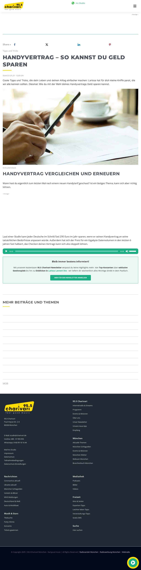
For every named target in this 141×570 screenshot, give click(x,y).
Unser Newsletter (80, 422)
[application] (70, 251)
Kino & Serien (78, 501)
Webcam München (80, 459)
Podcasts (76, 480)
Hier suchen (77, 530)
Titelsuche (8, 517)
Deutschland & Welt (12, 501)
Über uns (76, 418)
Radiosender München (89, 552)
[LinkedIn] (78, 45)
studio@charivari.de (18, 435)
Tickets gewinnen (11, 530)
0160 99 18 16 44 (20, 442)
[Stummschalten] (127, 251)
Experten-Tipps (79, 505)
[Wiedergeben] (6, 251)
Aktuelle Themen (79, 442)
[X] (46, 45)
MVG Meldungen (11, 497)
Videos (75, 489)
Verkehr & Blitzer (11, 493)
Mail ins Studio (10, 449)
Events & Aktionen (80, 413)
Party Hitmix (9, 522)
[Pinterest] (109, 45)
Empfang (76, 430)
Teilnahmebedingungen (14, 460)
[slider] (133, 251)
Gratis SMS (77, 517)
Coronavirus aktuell (12, 480)
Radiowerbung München (110, 552)
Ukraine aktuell (10, 485)
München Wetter (80, 455)
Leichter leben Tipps (81, 509)
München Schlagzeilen (82, 446)
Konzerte (8, 526)
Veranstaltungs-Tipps (81, 513)
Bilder (75, 485)
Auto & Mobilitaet (11, 505)
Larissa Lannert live (57, 270)
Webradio (126, 552)
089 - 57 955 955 (17, 439)
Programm (77, 409)
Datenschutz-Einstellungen (15, 464)
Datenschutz (9, 457)
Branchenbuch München (83, 463)
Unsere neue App (80, 426)
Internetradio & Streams (83, 405)
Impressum (8, 453)
